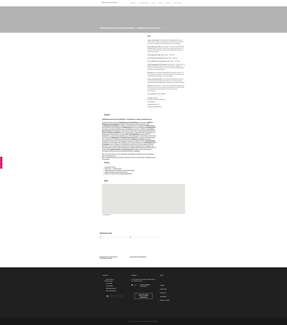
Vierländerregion (144, 3)
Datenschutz (163, 289)
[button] (143, 198)
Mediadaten (163, 296)
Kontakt (162, 285)
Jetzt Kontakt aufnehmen (143, 296)
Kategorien (133, 3)
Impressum (163, 292)
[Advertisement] (172, 124)
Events (154, 3)
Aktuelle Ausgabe (165, 300)
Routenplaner (106, 214)
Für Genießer (178, 3)
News (160, 3)
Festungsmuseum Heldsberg (138, 257)
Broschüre (168, 3)
